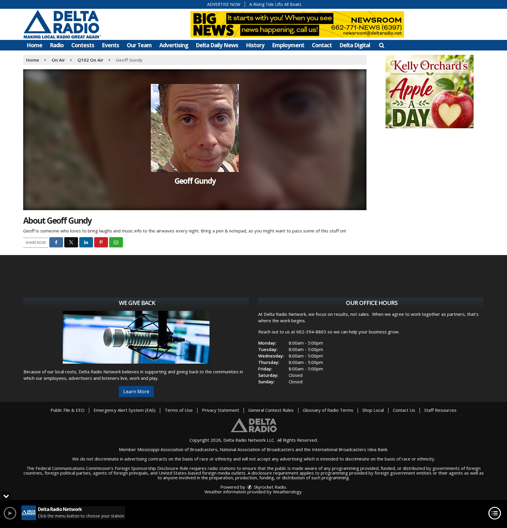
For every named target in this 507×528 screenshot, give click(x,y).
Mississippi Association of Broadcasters (177, 449)
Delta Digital (354, 45)
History (255, 45)
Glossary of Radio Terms (328, 410)
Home (34, 45)
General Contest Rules (271, 410)
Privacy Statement (220, 410)
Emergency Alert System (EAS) (125, 410)
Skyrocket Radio (269, 487)
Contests (82, 45)
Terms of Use (179, 410)
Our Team (139, 45)
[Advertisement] (430, 91)
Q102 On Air (90, 60)
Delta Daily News (217, 45)
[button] (382, 45)
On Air (58, 60)
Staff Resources (440, 410)
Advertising (173, 45)
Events (110, 45)
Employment (288, 45)
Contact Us (404, 410)
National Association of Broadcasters (257, 449)
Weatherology (287, 492)
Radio (57, 45)
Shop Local (373, 410)
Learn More (136, 391)
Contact (322, 45)
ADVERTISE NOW (223, 4)
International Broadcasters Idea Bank (349, 449)
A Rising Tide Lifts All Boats (275, 4)
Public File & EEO (67, 410)
